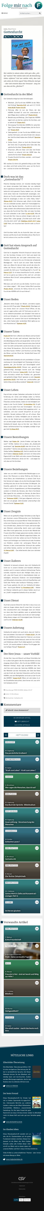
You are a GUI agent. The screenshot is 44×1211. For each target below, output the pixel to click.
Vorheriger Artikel (22, 718)
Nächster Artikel (21, 725)
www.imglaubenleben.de (14, 1159)
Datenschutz (22, 1189)
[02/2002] (6, 735)
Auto (16, 1200)
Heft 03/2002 (22, 735)
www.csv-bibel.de (12, 1086)
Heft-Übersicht (23, 721)
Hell (21, 1200)
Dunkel (27, 1200)
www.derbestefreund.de (14, 1122)
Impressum (22, 1185)
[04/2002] (38, 735)
